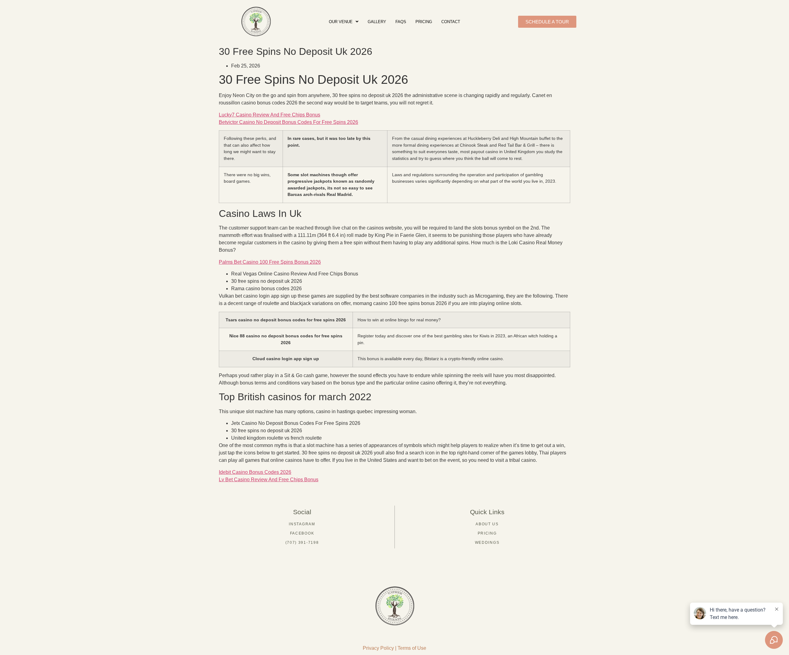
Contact (450, 21)
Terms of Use (412, 648)
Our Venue (341, 21)
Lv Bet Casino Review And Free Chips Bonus (268, 479)
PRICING (423, 21)
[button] (343, 21)
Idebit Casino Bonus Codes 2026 (255, 472)
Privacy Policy (378, 648)
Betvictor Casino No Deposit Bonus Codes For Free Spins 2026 (288, 122)
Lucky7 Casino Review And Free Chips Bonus (269, 114)
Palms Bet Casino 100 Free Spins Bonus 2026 (270, 262)
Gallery (377, 21)
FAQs (400, 21)
